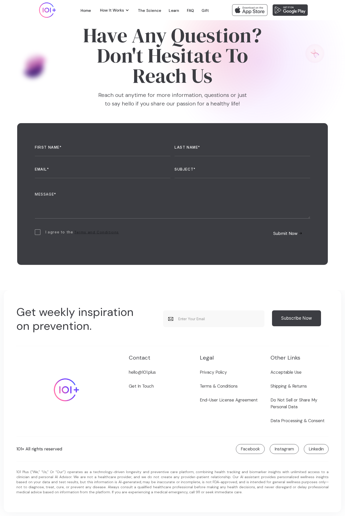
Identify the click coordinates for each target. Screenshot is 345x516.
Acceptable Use (286, 372)
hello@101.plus (142, 372)
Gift (205, 10)
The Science (149, 10)
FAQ (190, 10)
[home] (47, 10)
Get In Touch (141, 386)
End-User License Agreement (229, 400)
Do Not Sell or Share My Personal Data (293, 403)
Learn (174, 10)
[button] (114, 10)
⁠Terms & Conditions (219, 386)
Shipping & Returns (288, 386)
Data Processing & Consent (297, 420)
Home (86, 10)
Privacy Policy (213, 372)
